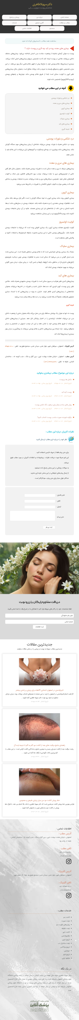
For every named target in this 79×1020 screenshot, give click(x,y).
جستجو (52, 28)
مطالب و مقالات (64, 23)
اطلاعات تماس (26, 28)
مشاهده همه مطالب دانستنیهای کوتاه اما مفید (39, 41)
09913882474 (65, 890)
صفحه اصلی (65, 17)
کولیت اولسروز (64, 113)
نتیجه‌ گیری (65, 129)
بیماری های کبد (64, 124)
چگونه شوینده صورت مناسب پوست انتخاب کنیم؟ (54, 417)
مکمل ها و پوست (65, 379)
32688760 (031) (50, 361)
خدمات (14, 23)
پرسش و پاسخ (14, 17)
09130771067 (65, 856)
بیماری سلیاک (64, 118)
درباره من (39, 17)
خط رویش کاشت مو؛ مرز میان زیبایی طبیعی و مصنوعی (39, 800)
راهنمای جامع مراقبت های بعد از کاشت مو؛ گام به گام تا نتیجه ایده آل (39, 745)
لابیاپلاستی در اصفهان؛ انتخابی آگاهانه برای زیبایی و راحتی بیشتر (39, 690)
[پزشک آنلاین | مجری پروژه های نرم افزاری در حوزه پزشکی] (39, 1005)
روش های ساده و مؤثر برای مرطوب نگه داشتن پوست (53, 404)
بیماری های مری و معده (61, 103)
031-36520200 (65, 886)
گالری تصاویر (39, 23)
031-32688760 (65, 852)
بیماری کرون (65, 108)
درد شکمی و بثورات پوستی (60, 98)
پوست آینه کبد (67, 392)
